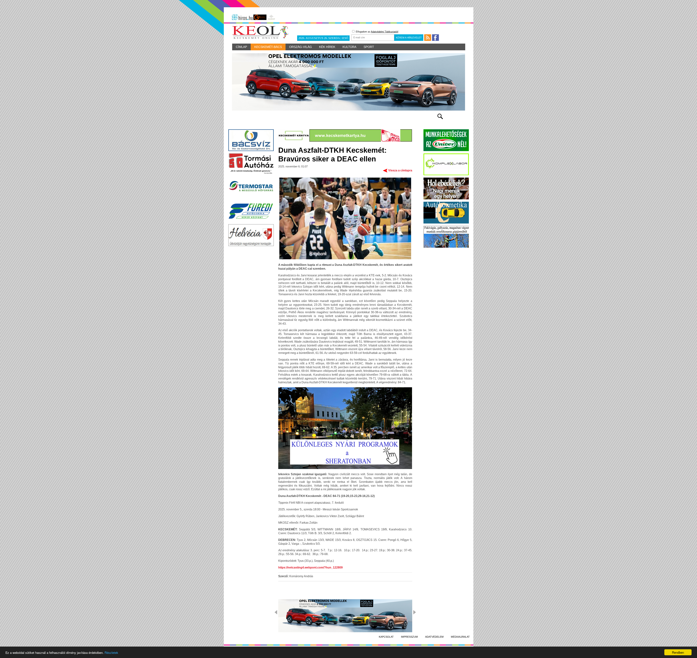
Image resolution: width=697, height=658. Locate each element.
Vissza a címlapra (400, 170)
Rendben (678, 652)
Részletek (111, 652)
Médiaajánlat (460, 636)
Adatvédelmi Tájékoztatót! (384, 31)
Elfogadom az (376, 31)
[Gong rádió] (259, 17)
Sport (369, 47)
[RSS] (427, 37)
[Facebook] (435, 37)
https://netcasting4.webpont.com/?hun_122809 (310, 567)
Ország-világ (300, 47)
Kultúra (349, 47)
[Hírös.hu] (242, 17)
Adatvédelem (434, 636)
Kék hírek (327, 47)
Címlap (241, 47)
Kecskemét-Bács (268, 47)
